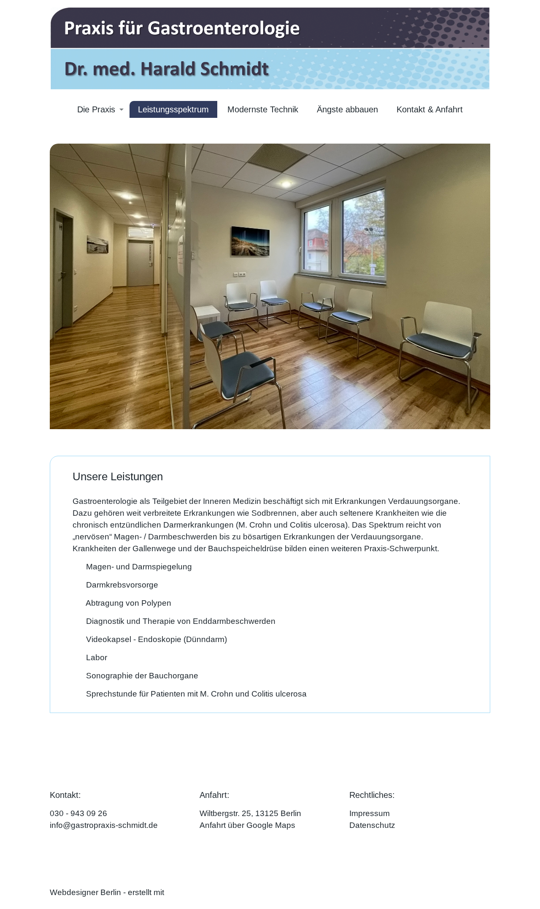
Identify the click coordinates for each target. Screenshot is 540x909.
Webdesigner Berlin (85, 892)
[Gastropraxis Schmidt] (270, 48)
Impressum (369, 813)
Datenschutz (372, 825)
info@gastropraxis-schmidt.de (104, 825)
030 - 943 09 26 (78, 813)
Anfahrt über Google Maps (247, 825)
